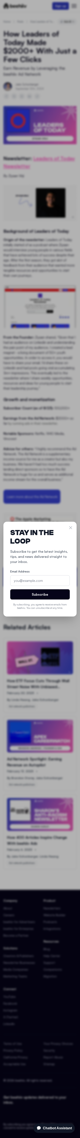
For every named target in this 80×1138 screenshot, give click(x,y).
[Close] (70, 527)
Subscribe (40, 594)
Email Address (20, 571)
